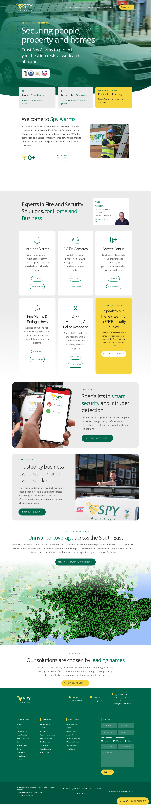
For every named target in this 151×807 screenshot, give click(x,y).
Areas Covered (22, 756)
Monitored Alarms (46, 738)
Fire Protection (45, 742)
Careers (20, 742)
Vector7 (131, 791)
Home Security (22, 735)
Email (106, 741)
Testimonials (21, 752)
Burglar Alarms (45, 724)
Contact (20, 759)
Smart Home (44, 745)
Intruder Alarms (71, 724)
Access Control (71, 735)
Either (130, 741)
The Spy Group (22, 731)
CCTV (42, 728)
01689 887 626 (77, 701)
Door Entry (44, 731)
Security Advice (45, 749)
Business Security (23, 738)
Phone (118, 741)
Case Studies (45, 752)
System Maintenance (47, 735)
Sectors (19, 749)
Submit (107, 772)
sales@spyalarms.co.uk (101, 701)
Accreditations (22, 745)
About (19, 728)
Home (19, 724)
